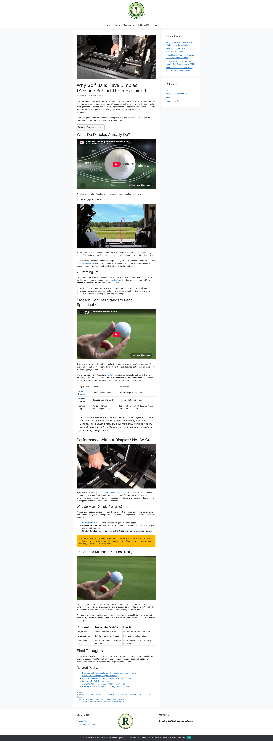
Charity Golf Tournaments (124, 25)
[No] (270, 738)
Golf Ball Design (113, 694)
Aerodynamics (84, 694)
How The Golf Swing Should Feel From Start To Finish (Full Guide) (102, 699)
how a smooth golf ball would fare (112, 492)
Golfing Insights (142, 694)
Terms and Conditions (86, 725)
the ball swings (114, 280)
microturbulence (84, 263)
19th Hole (170, 90)
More (157, 25)
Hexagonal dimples (90, 523)
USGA (110, 375)
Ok (189, 738)
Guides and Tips (144, 25)
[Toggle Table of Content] (99, 127)
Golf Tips (133, 694)
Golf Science (124, 694)
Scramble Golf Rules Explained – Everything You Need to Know (101, 701)
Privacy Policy (83, 721)
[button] (166, 25)
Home (108, 25)
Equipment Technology (98, 694)
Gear (81, 692)
